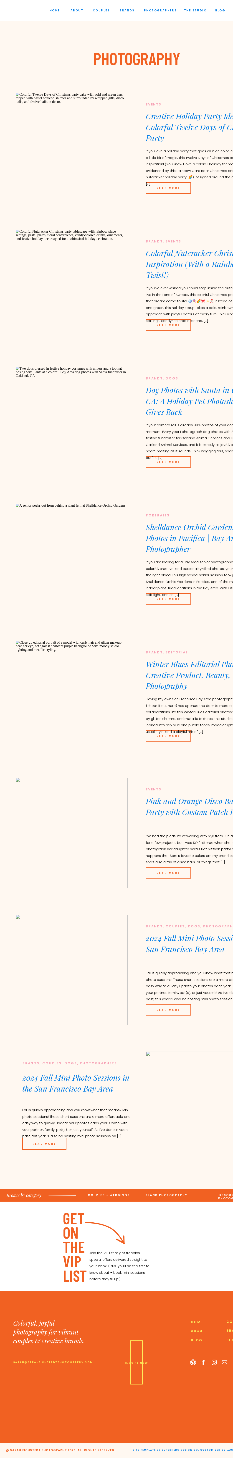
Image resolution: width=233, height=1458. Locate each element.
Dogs (172, 378)
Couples (175, 926)
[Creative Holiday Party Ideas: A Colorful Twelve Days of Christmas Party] (72, 148)
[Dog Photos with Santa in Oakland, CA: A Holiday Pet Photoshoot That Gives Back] (72, 422)
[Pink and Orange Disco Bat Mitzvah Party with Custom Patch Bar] (72, 833)
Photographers (98, 1063)
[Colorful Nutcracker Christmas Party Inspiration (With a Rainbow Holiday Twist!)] (72, 285)
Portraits (158, 515)
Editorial (177, 652)
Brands (154, 241)
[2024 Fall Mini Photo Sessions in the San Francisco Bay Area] (72, 970)
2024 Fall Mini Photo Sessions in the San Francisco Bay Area (75, 1083)
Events (154, 104)
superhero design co (179, 1450)
